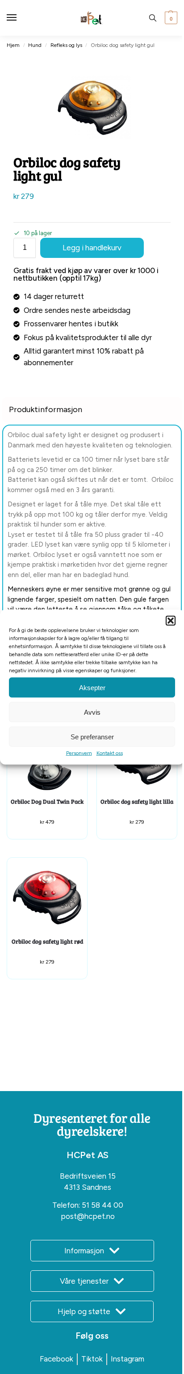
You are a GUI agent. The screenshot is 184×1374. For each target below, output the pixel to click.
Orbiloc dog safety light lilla (136, 801)
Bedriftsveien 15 (88, 1176)
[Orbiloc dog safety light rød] (47, 898)
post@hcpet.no (88, 1216)
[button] (170, 620)
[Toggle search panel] (152, 18)
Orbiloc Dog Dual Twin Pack (47, 801)
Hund (35, 45)
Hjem (13, 45)
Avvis (92, 712)
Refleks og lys (66, 45)
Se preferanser (92, 736)
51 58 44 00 (102, 1205)
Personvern (79, 753)
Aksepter (92, 687)
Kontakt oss (109, 753)
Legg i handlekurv (92, 247)
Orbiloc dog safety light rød (47, 941)
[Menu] (20, 18)
